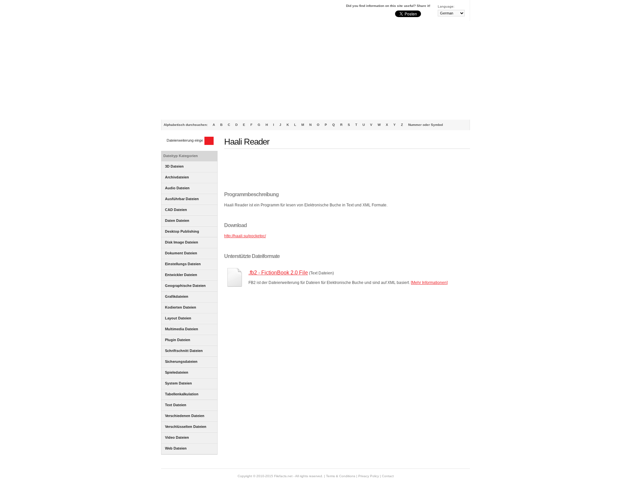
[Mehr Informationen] (429, 282)
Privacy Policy (368, 476)
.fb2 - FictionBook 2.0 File (278, 272)
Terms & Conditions (340, 476)
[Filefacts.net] (193, 11)
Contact (388, 476)
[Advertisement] (315, 70)
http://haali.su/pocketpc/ (245, 236)
